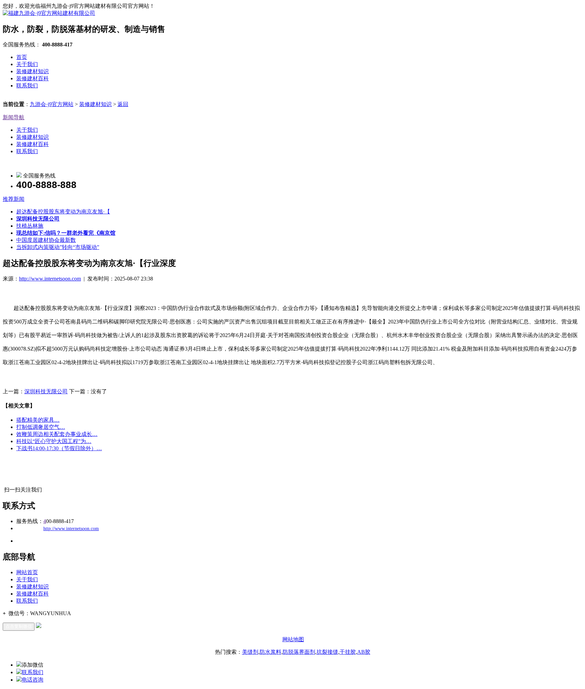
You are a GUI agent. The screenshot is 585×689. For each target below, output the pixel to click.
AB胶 (363, 652)
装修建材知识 (32, 71)
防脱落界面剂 (299, 652)
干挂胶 (348, 652)
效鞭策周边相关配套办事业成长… (57, 434)
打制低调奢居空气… (40, 427)
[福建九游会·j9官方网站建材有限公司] (49, 13)
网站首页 (27, 572)
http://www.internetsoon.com (50, 278)
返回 (122, 104)
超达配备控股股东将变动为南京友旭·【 (63, 211)
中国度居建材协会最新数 (46, 240)
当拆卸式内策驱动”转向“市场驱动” (57, 247)
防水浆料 (270, 652)
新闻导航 (13, 117)
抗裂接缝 (327, 652)
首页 (21, 57)
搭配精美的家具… (38, 420)
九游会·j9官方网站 (51, 104)
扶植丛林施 (29, 226)
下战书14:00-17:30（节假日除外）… (59, 448)
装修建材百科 (32, 78)
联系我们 (27, 85)
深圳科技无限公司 (46, 391)
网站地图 (293, 639)
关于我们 (27, 64)
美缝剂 (250, 652)
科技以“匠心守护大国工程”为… (53, 441)
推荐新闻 (13, 199)
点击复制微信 (18, 626)
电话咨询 (32, 680)
